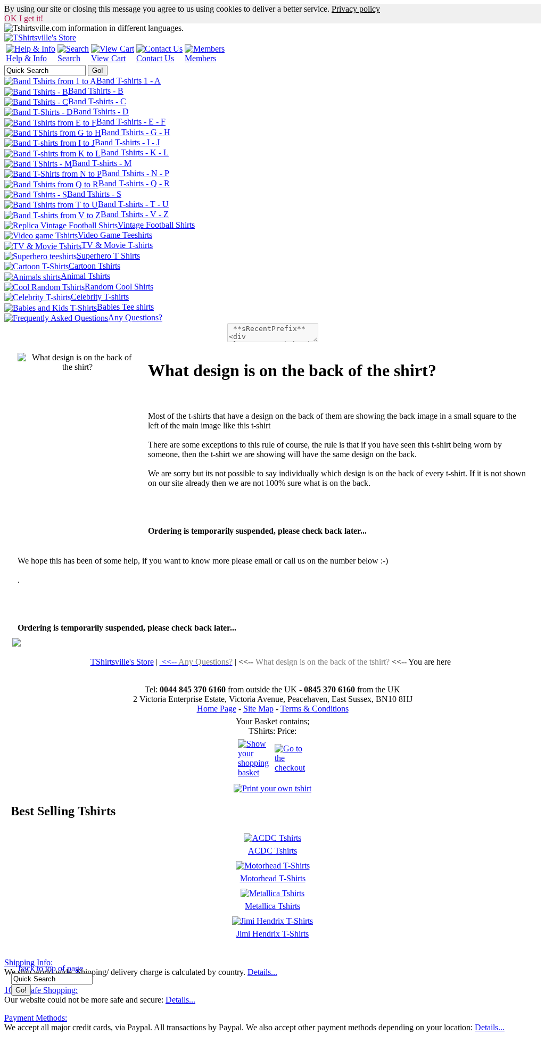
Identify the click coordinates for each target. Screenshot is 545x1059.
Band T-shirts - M (101, 163)
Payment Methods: (35, 1017)
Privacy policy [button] (356, 8)
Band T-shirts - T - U (133, 204)
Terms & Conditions (314, 708)
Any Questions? (135, 317)
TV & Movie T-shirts (117, 245)
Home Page (216, 708)
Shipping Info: (28, 962)
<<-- (196, 661)
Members (200, 58)
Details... (262, 972)
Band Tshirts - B (95, 90)
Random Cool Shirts (119, 286)
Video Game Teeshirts (115, 234)
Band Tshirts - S (94, 193)
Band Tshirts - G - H (135, 132)
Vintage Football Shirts (156, 224)
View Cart (108, 58)
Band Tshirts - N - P (135, 173)
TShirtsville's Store (122, 661)
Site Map (258, 708)
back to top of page (49, 968)
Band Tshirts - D (101, 111)
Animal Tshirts (85, 275)
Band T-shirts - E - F (131, 121)
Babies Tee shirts (125, 306)
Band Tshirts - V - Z (135, 214)
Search (68, 58)
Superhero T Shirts (108, 255)
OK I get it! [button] (23, 18)
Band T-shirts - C (97, 101)
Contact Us (155, 58)
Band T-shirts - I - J (127, 142)
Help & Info (26, 58)
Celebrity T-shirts (100, 296)
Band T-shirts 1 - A (128, 80)
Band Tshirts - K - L (135, 152)
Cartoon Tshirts (94, 265)
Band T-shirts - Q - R (134, 183)
